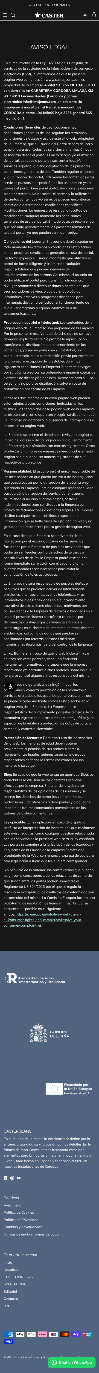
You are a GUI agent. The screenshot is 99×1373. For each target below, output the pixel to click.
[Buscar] (15, 15)
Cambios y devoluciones (23, 1227)
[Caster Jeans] (49, 15)
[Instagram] (12, 1178)
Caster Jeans (22, 1357)
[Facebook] (5, 1178)
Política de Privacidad (21, 1219)
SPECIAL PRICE (16, 1284)
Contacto (11, 1298)
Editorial (10, 1291)
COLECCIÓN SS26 (18, 1277)
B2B (7, 1306)
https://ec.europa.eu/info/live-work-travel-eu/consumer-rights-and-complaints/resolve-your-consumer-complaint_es (43, 919)
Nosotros (11, 1269)
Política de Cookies (19, 1212)
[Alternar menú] (5, 15)
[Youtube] (18, 1178)
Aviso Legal (13, 1205)
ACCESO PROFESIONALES (49, 5)
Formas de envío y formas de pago (31, 1234)
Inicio (8, 1262)
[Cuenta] (84, 15)
